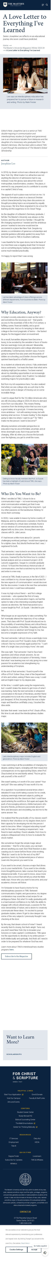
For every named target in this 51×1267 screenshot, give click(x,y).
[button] (45, 1253)
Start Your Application (12, 1094)
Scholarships (14, 1054)
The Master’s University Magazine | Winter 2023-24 (24, 48)
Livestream (37, 1156)
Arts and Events (14, 1102)
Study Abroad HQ (25, 1116)
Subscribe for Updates (13, 1160)
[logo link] (13, 6)
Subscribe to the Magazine (16, 956)
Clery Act (37, 1138)
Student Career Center (25, 1112)
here (11, 949)
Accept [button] (34, 1250)
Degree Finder (13, 1156)
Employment (14, 1142)
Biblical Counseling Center (25, 1120)
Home (5, 45)
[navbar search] (47, 5)
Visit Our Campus (13, 1098)
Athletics (13, 1164)
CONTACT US (25, 1212)
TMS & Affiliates (37, 1160)
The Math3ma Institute (24, 1123)
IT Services (13, 1138)
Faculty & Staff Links (37, 1098)
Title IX (13, 1146)
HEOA (37, 1142)
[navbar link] (43, 5)
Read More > (25, 1243)
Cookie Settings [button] (16, 1250)
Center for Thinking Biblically (24, 1127)
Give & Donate (37, 1094)
